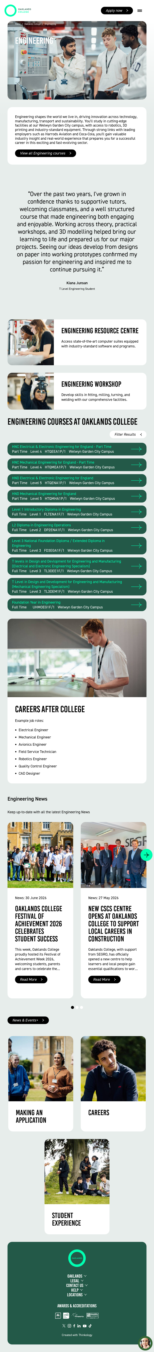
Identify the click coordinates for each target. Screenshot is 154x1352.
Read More (28, 979)
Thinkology (85, 1335)
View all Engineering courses (42, 153)
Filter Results (125, 434)
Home (17, 24)
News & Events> (25, 1020)
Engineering (50, 24)
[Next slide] (146, 855)
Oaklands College (33, 24)
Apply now (114, 10)
